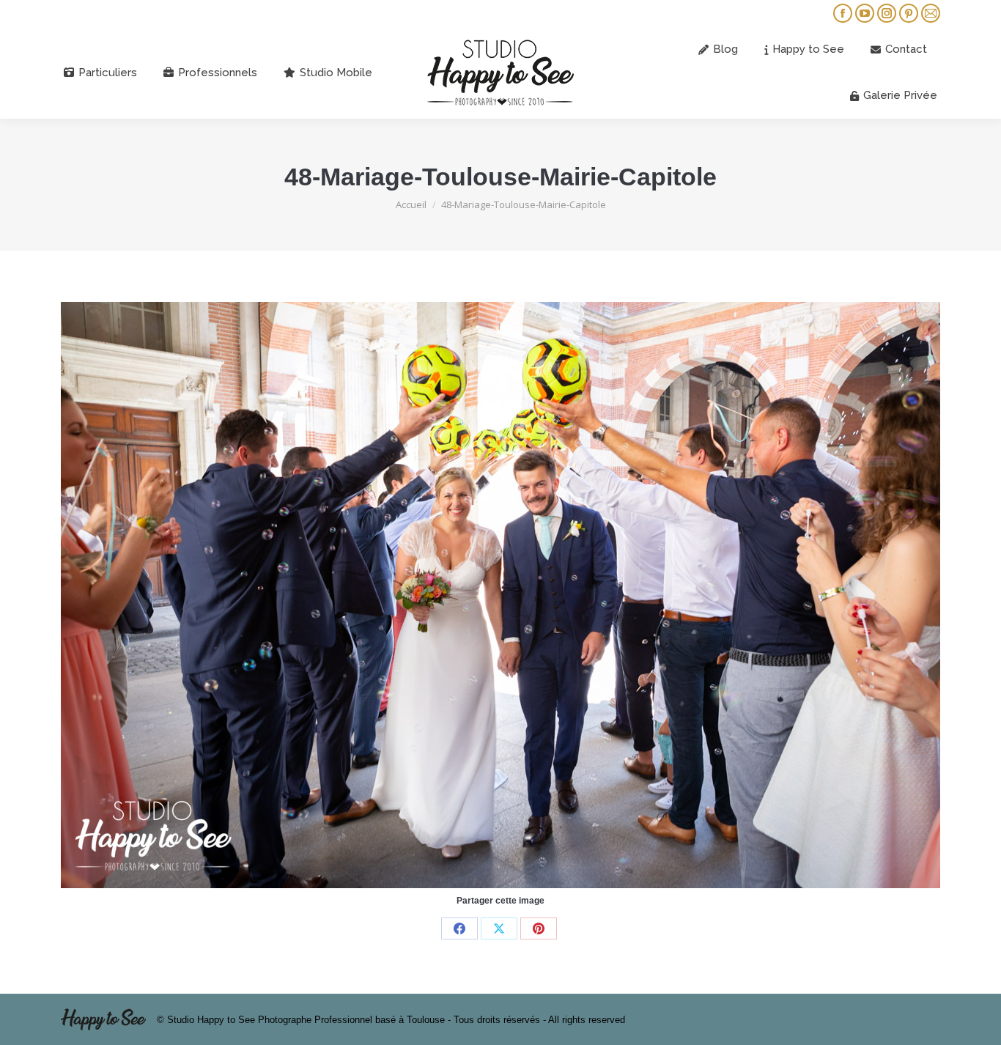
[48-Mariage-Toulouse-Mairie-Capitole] (500, 595)
